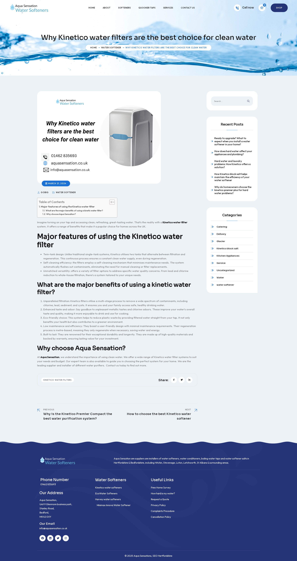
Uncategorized (226, 270)
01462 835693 (48, 484)
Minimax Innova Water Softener (114, 505)
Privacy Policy (158, 505)
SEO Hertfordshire (162, 555)
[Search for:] (232, 101)
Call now (248, 7)
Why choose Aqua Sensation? (61, 214)
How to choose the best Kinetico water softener (159, 416)
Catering (222, 226)
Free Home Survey (161, 487)
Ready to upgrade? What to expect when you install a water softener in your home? (232, 141)
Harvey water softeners (108, 499)
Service (221, 263)
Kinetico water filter (175, 222)
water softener (111, 47)
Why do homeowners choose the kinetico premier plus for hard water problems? (232, 190)
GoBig (45, 192)
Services (168, 7)
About (106, 7)
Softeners (124, 7)
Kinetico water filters (57, 380)
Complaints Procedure (162, 511)
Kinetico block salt (227, 248)
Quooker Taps (146, 7)
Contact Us (188, 7)
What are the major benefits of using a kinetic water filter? (74, 210)
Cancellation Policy (161, 516)
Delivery (221, 233)
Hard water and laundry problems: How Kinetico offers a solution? (232, 164)
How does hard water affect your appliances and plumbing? (233, 153)
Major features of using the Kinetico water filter (68, 206)
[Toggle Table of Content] (110, 202)
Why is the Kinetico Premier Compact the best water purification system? (77, 416)
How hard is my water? (163, 493)
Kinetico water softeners (108, 487)
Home (91, 7)
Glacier (221, 241)
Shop (279, 7)
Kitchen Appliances (228, 255)
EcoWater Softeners (106, 493)
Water (220, 277)
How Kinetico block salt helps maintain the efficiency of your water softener (232, 177)
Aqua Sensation (49, 357)
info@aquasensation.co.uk (53, 528)
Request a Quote (160, 499)
